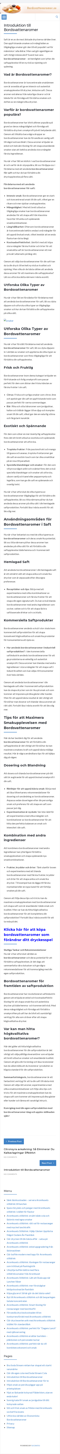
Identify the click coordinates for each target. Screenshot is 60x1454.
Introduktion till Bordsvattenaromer (27, 1169)
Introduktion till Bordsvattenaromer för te (28, 1380)
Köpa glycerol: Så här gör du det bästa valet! (29, 1293)
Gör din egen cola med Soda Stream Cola (27, 1373)
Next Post (47, 1163)
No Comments (10, 1157)
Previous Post (15, 1141)
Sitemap (11, 1427)
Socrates (35, 1445)
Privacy (10, 1423)
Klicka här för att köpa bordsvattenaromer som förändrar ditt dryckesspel (28, 934)
